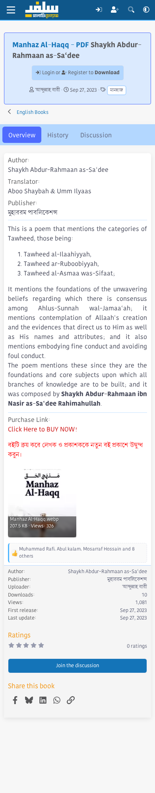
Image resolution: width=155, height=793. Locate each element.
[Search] (131, 10)
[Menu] (11, 10)
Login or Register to (80, 73)
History (57, 135)
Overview (21, 135)
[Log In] (99, 10)
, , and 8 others (77, 553)
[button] (146, 10)
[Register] (115, 10)
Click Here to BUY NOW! (42, 429)
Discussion (96, 135)
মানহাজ (116, 90)
